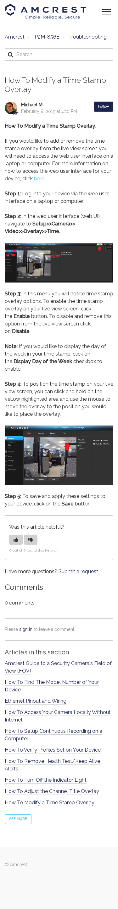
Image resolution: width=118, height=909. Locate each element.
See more (18, 819)
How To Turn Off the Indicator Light (46, 780)
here (39, 179)
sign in (25, 629)
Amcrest (15, 37)
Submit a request (78, 571)
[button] (106, 11)
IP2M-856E (46, 37)
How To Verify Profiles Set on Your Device (53, 750)
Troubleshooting (87, 37)
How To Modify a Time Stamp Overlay (49, 803)
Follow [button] (103, 106)
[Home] (46, 11)
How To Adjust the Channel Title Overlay (52, 791)
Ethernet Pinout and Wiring (35, 701)
